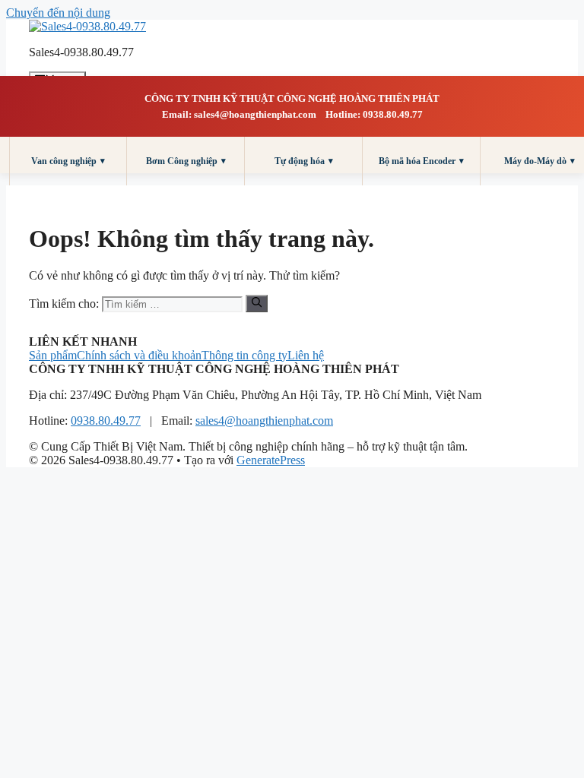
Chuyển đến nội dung (58, 12)
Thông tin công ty (244, 355)
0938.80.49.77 (106, 420)
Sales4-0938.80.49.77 (81, 52)
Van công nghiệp (68, 161)
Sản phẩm (53, 355)
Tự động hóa (304, 161)
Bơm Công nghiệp (186, 161)
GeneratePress (270, 460)
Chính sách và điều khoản (139, 355)
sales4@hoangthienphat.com (264, 420)
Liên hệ (305, 355)
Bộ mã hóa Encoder (421, 161)
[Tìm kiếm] (257, 303)
